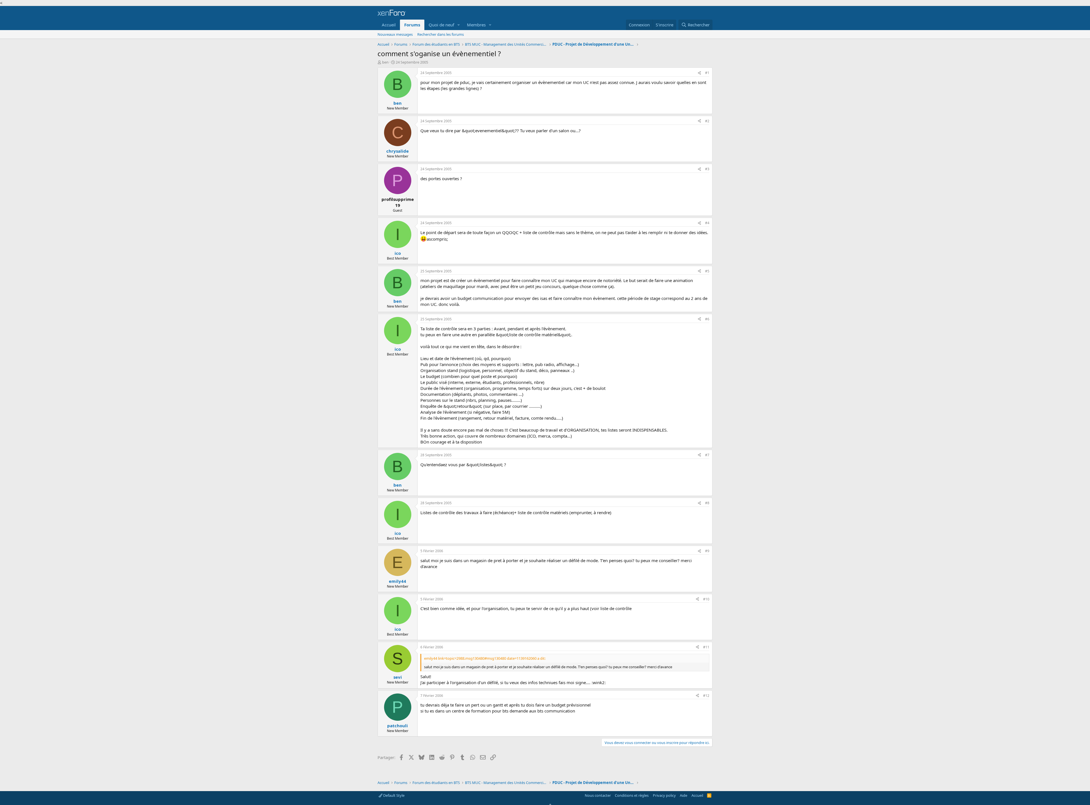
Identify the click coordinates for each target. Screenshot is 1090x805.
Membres (476, 25)
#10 (706, 599)
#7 (707, 455)
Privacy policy (664, 795)
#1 (707, 72)
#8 (707, 503)
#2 (707, 121)
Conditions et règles (632, 795)
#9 (707, 550)
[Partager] (699, 73)
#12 (706, 695)
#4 (707, 222)
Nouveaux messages (395, 34)
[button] (459, 25)
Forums (412, 25)
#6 (707, 319)
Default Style (393, 795)
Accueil (389, 25)
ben (385, 62)
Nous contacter (598, 795)
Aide (683, 795)
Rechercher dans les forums (440, 34)
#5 (707, 271)
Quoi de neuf (441, 25)
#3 (707, 169)
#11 (706, 647)
